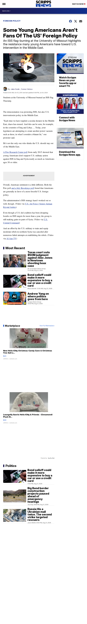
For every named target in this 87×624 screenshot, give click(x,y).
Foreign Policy (12, 21)
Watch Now (78, 4)
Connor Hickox (27, 89)
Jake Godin (15, 89)
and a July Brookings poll (22, 188)
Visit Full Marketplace (47, 326)
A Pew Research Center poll (15, 152)
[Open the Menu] (4, 4)
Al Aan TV (11, 238)
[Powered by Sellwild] (51, 458)
